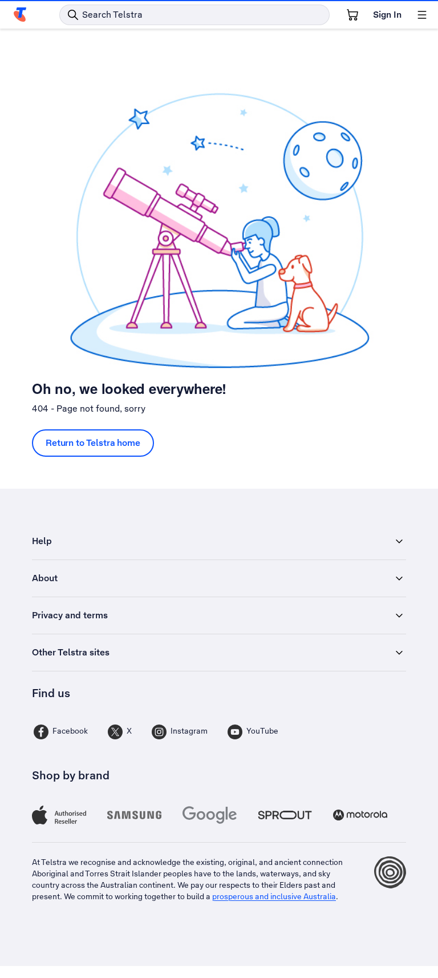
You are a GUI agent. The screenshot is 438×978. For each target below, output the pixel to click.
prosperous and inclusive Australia (274, 896)
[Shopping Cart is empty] (352, 15)
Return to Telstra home (93, 443)
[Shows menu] (422, 15)
